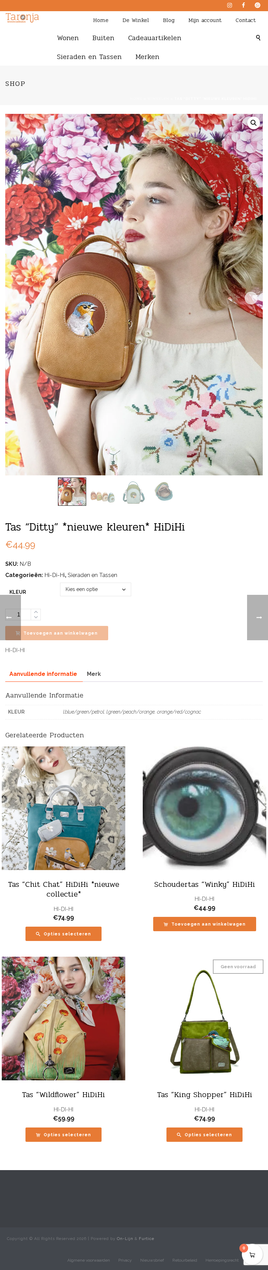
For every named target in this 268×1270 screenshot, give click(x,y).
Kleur (17, 592)
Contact (246, 20)
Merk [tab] (94, 674)
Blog (168, 20)
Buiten (103, 37)
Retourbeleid (184, 1260)
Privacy (125, 1260)
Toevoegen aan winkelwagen (60, 633)
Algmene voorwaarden (88, 1260)
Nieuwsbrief (152, 1260)
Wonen (68, 37)
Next (251, 298)
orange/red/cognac (179, 712)
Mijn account (205, 20)
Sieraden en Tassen (89, 56)
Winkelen (158, 99)
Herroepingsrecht (222, 1260)
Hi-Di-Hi (54, 575)
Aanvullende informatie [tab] (43, 674)
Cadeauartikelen (154, 37)
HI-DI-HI (63, 909)
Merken (147, 56)
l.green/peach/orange (130, 712)
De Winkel (135, 20)
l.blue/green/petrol (83, 712)
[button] (253, 123)
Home (101, 20)
